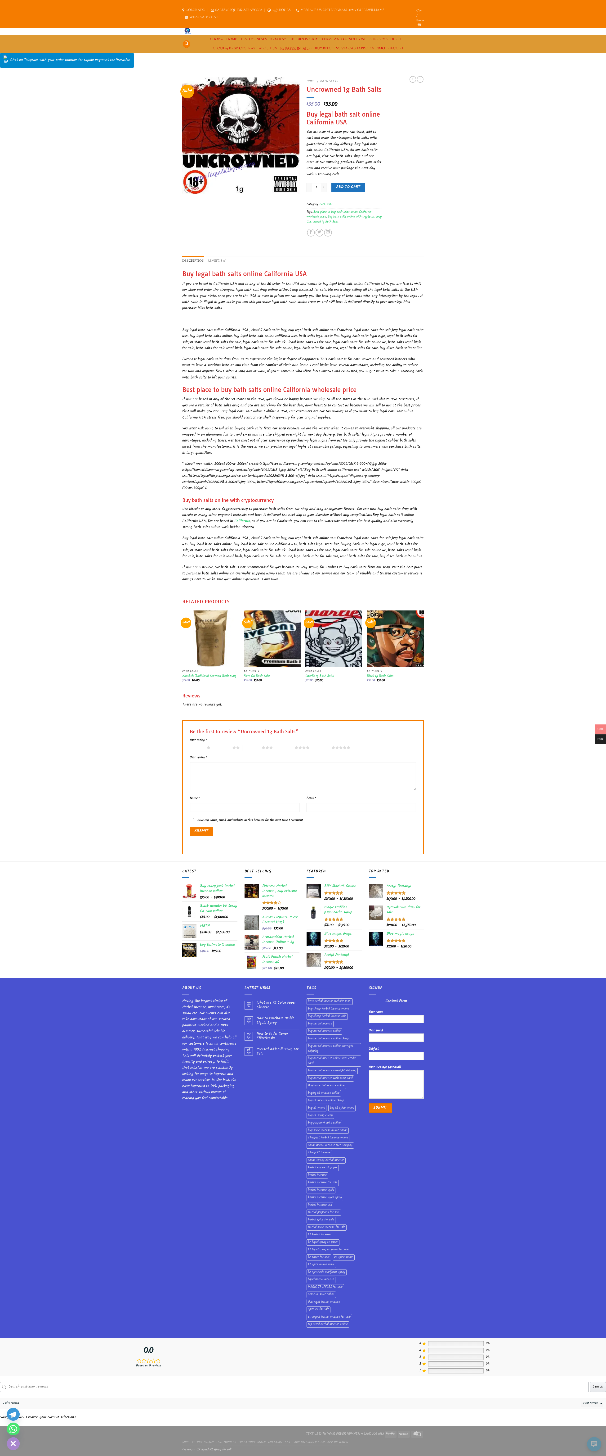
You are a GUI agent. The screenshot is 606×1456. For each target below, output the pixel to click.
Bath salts (329, 81)
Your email (376, 1030)
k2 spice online (343, 1257)
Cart (288, 1442)
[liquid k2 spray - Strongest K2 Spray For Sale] (188, 31)
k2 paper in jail (294, 48)
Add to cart (348, 187)
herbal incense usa (320, 1205)
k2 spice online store (321, 1265)
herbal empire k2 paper (322, 1168)
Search (598, 1387)
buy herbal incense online (324, 1031)
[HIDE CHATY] (13, 1443)
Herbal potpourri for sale (323, 1212)
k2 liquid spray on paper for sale (328, 1250)
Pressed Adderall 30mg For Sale (278, 1051)
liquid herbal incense (321, 1280)
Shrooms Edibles (386, 39)
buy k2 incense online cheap (326, 1101)
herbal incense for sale (322, 1183)
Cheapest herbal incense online (328, 1138)
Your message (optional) (385, 1067)
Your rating (198, 740)
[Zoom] (188, 188)
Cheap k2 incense (319, 1153)
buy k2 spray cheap (320, 1116)
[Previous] (182, 651)
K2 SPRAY (278, 39)
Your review (198, 757)
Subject (374, 1048)
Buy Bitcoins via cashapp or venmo (350, 48)
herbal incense (317, 1175)
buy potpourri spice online (324, 1123)
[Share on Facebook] (311, 233)
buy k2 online (316, 1108)
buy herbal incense (320, 1024)
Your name (376, 1012)
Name (195, 798)
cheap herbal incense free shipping (330, 1145)
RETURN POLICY (304, 39)
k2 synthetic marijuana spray (326, 1272)
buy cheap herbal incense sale (327, 1016)
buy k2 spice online (342, 1108)
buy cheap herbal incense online (328, 1009)
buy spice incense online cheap (327, 1130)
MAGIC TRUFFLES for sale (325, 1287)
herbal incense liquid (321, 1190)
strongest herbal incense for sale (329, 1317)
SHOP (215, 39)
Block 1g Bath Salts (380, 676)
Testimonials (253, 39)
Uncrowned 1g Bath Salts (323, 222)
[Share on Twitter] (319, 233)
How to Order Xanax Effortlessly (273, 1036)
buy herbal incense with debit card (330, 1078)
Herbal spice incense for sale (326, 1227)
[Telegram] (13, 1414)
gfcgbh (395, 48)
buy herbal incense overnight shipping (332, 1071)
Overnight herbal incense (324, 1302)
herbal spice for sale (321, 1220)
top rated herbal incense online (328, 1324)
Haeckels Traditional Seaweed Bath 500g (209, 676)
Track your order (252, 1442)
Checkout (275, 1442)
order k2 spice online (321, 1294)
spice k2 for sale (318, 1309)
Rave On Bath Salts (257, 676)
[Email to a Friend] (328, 233)
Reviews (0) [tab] (217, 261)
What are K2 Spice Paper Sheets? (276, 1005)
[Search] (186, 44)
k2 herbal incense (319, 1235)
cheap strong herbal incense (326, 1160)
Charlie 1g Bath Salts (319, 676)
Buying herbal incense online (326, 1086)
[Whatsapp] (13, 1429)
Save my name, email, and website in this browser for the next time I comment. (250, 820)
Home (311, 81)
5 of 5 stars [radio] (321, 747)
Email (311, 798)
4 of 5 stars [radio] (284, 747)
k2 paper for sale (319, 1257)
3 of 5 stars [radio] (252, 747)
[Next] (423, 651)
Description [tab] (193, 261)
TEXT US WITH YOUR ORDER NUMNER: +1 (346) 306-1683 (345, 1434)
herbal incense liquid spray (325, 1198)
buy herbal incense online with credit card (332, 1060)
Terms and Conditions (343, 39)
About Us (268, 48)
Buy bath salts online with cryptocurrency (355, 217)
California (242, 521)
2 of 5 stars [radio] (222, 747)
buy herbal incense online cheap (328, 1039)
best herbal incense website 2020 (329, 1001)
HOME (231, 39)
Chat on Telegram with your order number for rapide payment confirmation (70, 60)
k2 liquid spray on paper (323, 1242)
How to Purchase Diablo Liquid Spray (275, 1020)
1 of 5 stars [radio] (197, 747)
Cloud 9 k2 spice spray (234, 48)
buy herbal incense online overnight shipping (330, 1048)
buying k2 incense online (323, 1093)
